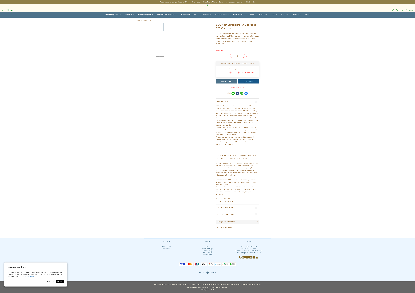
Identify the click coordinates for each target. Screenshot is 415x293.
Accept (59, 281)
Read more (29, 276)
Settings (50, 281)
